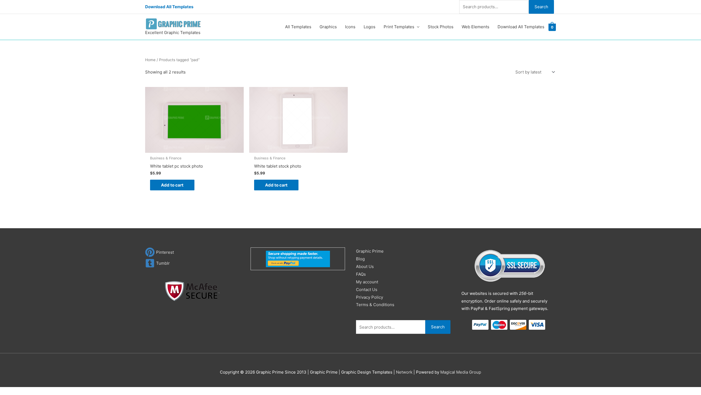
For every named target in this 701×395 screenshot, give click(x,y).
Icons (350, 26)
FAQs (361, 274)
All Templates (298, 26)
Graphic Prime (370, 251)
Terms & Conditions (375, 304)
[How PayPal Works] (298, 258)
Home (150, 60)
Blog (360, 258)
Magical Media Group (460, 372)
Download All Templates (169, 6)
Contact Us (366, 289)
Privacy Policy (369, 297)
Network (404, 372)
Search (541, 6)
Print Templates (399, 26)
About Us (365, 266)
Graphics (328, 26)
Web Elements (475, 26)
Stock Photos (440, 26)
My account (367, 281)
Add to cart (172, 185)
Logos (369, 26)
